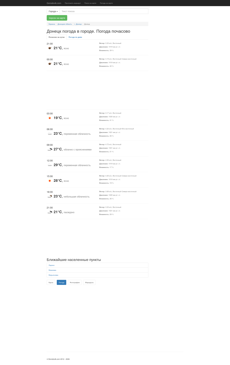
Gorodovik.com (54, 3)
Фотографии (75, 282)
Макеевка (52, 270)
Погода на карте (106, 3)
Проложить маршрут (73, 3)
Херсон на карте (57, 17)
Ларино (52, 265)
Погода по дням (75, 37)
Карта (51, 282)
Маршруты (89, 282)
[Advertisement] (97, 90)
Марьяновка (53, 275)
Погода (61, 282)
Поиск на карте (90, 3)
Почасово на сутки (57, 37)
